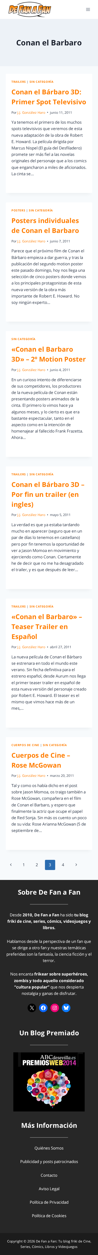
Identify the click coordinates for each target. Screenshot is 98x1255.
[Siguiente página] (76, 865)
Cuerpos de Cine (25, 745)
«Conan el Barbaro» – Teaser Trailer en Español (46, 626)
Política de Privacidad (49, 1202)
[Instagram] (54, 1008)
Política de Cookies (49, 1215)
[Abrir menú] (87, 9)
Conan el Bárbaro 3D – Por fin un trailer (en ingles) (47, 494)
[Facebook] (43, 1008)
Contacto (49, 1175)
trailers (18, 81)
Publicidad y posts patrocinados (49, 1161)
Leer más (22, 184)
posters (18, 210)
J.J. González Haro (31, 112)
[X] (32, 1008)
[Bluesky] (66, 1008)
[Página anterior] (11, 865)
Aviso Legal (49, 1188)
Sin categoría (41, 81)
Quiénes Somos (49, 1148)
